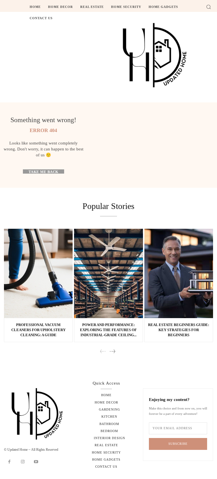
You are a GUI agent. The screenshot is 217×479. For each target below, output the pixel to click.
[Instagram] (23, 462)
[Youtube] (36, 462)
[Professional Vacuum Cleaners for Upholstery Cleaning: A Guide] (38, 273)
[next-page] (112, 351)
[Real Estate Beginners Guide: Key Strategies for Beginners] (178, 273)
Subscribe (178, 443)
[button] (208, 7)
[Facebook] (9, 462)
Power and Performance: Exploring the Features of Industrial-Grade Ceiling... (108, 330)
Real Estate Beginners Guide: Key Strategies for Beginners (178, 330)
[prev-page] (103, 351)
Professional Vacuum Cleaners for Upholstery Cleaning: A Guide (38, 330)
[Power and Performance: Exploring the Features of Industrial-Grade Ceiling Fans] (108, 273)
